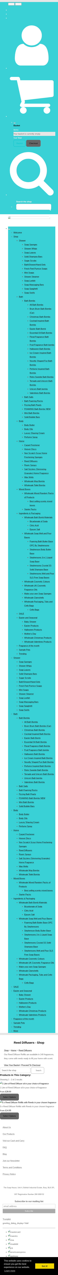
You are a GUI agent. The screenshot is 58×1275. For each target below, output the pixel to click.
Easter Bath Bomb (38, 329)
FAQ (5, 1147)
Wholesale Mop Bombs (34, 481)
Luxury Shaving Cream (34, 433)
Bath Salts (28, 397)
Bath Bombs (29, 301)
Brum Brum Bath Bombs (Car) (37, 726)
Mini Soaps (29, 272)
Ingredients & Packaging (29, 513)
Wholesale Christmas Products (38, 638)
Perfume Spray (31, 437)
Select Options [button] (9, 1097)
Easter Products (31, 626)
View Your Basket (12, 1065)
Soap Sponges (30, 244)
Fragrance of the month (29, 646)
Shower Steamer (31, 276)
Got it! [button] (45, 1266)
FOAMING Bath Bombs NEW (37, 409)
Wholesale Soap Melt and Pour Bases (35, 918)
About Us (7, 1127)
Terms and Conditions (12, 1167)
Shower (22, 240)
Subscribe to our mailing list (29, 1201)
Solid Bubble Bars (32, 417)
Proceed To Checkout (30, 1065)
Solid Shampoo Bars (33, 256)
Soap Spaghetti (31, 289)
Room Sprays (30, 465)
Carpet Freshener (32, 445)
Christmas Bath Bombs (40, 317)
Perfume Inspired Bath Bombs (37, 766)
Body (21, 421)
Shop (15, 236)
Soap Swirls (29, 293)
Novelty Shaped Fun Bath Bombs (39, 762)
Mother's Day (30, 634)
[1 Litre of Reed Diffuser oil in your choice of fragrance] (24, 1083)
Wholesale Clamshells (34, 597)
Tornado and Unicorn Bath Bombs (39, 774)
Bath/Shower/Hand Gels (35, 264)
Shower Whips (30, 248)
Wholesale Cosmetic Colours (37, 581)
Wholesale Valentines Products (38, 642)
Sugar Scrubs (30, 260)
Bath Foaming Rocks (33, 401)
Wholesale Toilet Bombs (34, 485)
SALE (21, 613)
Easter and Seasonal (28, 618)
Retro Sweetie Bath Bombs (42, 377)
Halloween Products (33, 630)
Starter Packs (30, 509)
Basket (19, 143)
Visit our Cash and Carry (13, 1141)
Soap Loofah (29, 280)
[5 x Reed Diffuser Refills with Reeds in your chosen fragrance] (28, 1102)
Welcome (17, 232)
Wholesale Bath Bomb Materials (38, 517)
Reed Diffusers (30, 461)
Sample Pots (24, 650)
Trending (22, 654)
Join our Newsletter (11, 1161)
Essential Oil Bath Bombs (41, 333)
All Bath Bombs (36, 305)
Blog (5, 1154)
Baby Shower (30, 622)
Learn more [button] (9, 1271)
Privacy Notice (9, 1174)
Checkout (33, 143)
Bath (21, 297)
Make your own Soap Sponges (37, 593)
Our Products (9, 1134)
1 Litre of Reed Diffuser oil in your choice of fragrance (23, 1087)
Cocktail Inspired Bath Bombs (37, 734)
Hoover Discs (30, 449)
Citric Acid (34, 525)
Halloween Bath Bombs (40, 349)
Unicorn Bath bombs (39, 389)
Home (21, 441)
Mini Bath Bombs (31, 413)
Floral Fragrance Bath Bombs (37, 746)
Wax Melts (29, 477)
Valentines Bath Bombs (40, 393)
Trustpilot (7, 1219)
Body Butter (29, 425)
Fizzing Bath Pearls (32, 405)
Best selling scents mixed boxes (38, 890)
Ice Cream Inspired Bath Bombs (38, 758)
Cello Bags (34, 609)
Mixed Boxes (24, 489)
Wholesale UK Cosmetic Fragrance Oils (36, 963)
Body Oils (28, 429)
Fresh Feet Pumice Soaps (35, 268)
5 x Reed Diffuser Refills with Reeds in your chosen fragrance (27, 1106)
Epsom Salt (35, 529)
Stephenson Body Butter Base (37, 930)
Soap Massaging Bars (34, 285)
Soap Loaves (30, 252)
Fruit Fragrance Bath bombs (42, 345)
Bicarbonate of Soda (38, 521)
